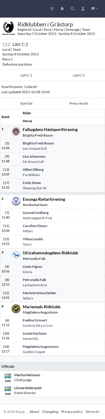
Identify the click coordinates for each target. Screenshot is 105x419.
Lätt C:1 (26, 75)
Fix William (31, 175)
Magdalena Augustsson (41, 346)
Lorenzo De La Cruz (38, 325)
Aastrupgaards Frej (37, 218)
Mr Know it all (33, 161)
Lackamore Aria (35, 285)
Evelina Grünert (35, 320)
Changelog (50, 411)
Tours (27, 244)
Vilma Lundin (33, 239)
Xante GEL (31, 338)
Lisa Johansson (34, 156)
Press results (78, 103)
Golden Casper (34, 352)
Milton (28, 231)
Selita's (28, 298)
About (34, 411)
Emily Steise (32, 182)
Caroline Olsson (35, 226)
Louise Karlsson (35, 333)
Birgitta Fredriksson (38, 143)
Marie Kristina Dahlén (39, 293)
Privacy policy (72, 411)
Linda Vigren (32, 266)
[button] (95, 9)
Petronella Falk (34, 279)
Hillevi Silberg (33, 169)
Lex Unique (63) (35, 148)
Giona (27, 272)
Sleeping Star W (34, 188)
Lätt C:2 (79, 75)
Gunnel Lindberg (35, 212)
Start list (26, 103)
